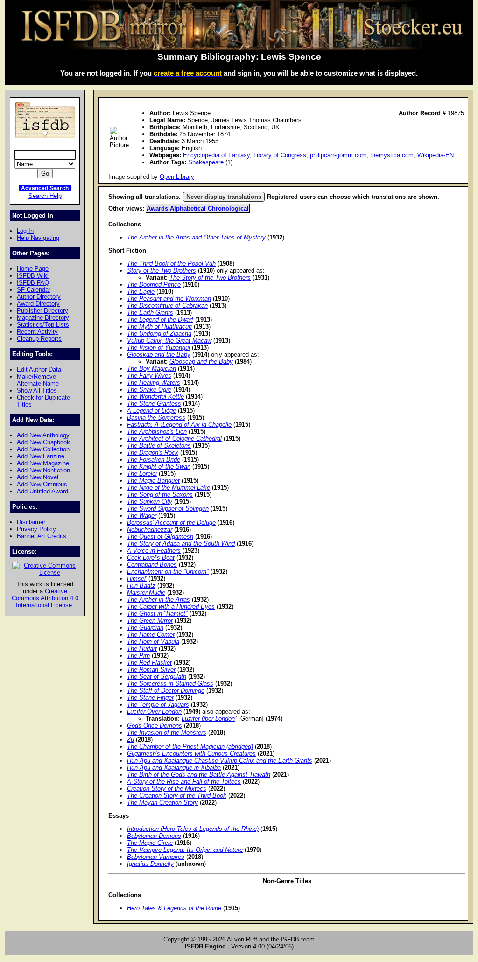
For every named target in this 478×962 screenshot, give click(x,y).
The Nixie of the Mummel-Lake (168, 487)
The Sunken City (149, 501)
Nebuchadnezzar (149, 529)
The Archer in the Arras (158, 599)
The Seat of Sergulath (156, 676)
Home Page (33, 268)
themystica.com (392, 155)
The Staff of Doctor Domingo (165, 690)
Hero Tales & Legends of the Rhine (174, 908)
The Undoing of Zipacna (159, 333)
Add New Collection (43, 449)
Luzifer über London (208, 718)
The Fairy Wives (149, 375)
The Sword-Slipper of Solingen (168, 508)
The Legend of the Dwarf (160, 319)
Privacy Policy (36, 529)
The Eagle (141, 291)
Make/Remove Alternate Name (38, 380)
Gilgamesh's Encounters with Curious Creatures (191, 753)
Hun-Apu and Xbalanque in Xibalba (174, 767)
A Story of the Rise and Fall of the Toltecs (184, 781)
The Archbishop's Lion (157, 431)
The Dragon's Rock (152, 452)
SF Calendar (33, 289)
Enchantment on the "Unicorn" (168, 571)
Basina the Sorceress (156, 417)
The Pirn (138, 655)
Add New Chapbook (43, 442)
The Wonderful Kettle (155, 396)
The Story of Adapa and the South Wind (181, 543)
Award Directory (38, 303)
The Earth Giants (150, 312)
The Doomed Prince (154, 284)
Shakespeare (206, 162)
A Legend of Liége (151, 410)
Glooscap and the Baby (201, 361)
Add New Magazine (43, 463)
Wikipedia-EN (435, 155)
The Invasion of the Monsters (166, 732)
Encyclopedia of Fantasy (216, 155)
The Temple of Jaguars (158, 704)
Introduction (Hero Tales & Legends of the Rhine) (193, 828)
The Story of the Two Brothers (210, 277)
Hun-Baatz (141, 585)
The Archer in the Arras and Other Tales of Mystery (196, 237)
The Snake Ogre (149, 389)
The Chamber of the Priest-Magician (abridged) (190, 746)
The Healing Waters (153, 382)
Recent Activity (37, 331)
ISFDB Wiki (33, 275)
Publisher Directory (42, 310)
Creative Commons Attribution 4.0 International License (45, 598)
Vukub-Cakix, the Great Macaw (169, 340)
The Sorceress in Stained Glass (170, 683)
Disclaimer (31, 522)
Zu (130, 739)
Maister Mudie (146, 592)
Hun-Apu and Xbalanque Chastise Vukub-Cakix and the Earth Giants (219, 760)
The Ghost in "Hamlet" (157, 613)
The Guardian (145, 627)
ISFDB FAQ (33, 282)
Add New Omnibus (42, 484)
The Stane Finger (150, 697)
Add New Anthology (43, 435)
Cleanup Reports (39, 338)
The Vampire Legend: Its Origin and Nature (185, 849)
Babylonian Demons (154, 835)
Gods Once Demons (154, 725)
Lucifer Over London (154, 711)
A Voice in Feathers (154, 550)
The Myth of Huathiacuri (159, 326)
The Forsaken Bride (153, 459)
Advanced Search (45, 188)
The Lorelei (142, 473)
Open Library (177, 176)
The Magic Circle (150, 842)
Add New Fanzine (40, 456)
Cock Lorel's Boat (151, 557)
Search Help (45, 195)
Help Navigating (38, 237)
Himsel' (137, 578)
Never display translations (223, 196)
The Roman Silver (151, 669)
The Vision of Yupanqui (158, 347)
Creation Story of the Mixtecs (166, 788)
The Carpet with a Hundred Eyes (171, 606)
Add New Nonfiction (43, 470)
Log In (25, 230)
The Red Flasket (149, 662)
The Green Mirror (150, 620)
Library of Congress (279, 155)
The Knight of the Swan (158, 466)
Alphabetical (188, 208)
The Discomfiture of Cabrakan (167, 305)
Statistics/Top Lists (43, 324)
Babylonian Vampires (155, 856)
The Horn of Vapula (153, 641)
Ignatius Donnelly (150, 863)
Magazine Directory (43, 317)
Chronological (228, 208)
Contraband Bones (152, 564)
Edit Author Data (39, 369)
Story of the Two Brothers (161, 270)
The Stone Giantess (154, 403)
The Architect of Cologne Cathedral (174, 438)
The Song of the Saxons (160, 494)
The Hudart (142, 648)
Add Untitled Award (42, 491)
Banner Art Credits (41, 536)
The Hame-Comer (151, 634)
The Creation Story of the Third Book (176, 795)
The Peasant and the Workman (169, 298)
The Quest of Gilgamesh (160, 536)
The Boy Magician (151, 368)
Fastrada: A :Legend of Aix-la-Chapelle (179, 424)
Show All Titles (37, 390)
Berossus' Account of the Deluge (171, 522)
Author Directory (39, 296)
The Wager (141, 515)
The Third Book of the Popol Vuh (171, 263)
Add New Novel (37, 477)
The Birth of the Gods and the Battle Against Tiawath (198, 774)
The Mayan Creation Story (162, 802)
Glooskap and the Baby (158, 354)
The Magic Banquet (153, 480)
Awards (157, 208)
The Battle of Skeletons (159, 445)
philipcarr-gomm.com (338, 155)
